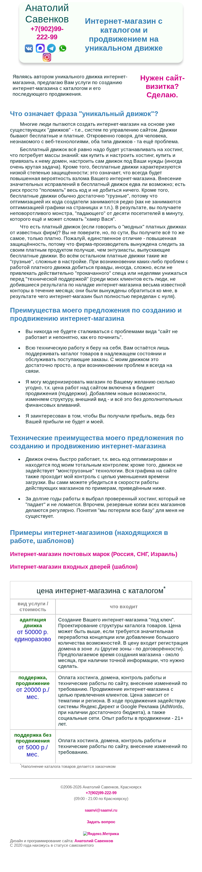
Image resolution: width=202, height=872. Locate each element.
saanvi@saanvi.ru (101, 810)
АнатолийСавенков (47, 13)
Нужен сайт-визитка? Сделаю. (162, 86)
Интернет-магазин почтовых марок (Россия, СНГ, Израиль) (93, 554)
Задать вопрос (101, 822)
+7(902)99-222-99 (47, 33)
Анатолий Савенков (93, 841)
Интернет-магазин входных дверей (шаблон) (74, 566)
